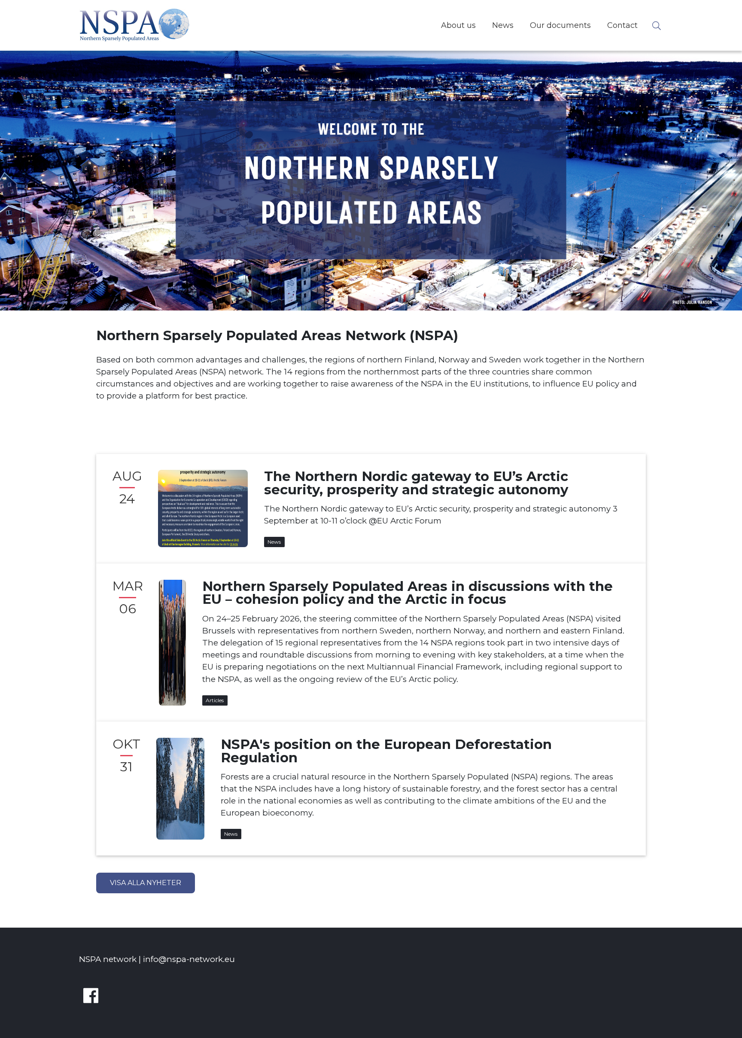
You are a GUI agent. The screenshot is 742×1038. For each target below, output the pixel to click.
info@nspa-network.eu (189, 959)
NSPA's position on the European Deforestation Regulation (386, 751)
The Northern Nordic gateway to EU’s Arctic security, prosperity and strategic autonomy (416, 483)
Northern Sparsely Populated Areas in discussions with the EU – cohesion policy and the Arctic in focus (407, 593)
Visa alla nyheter (145, 883)
